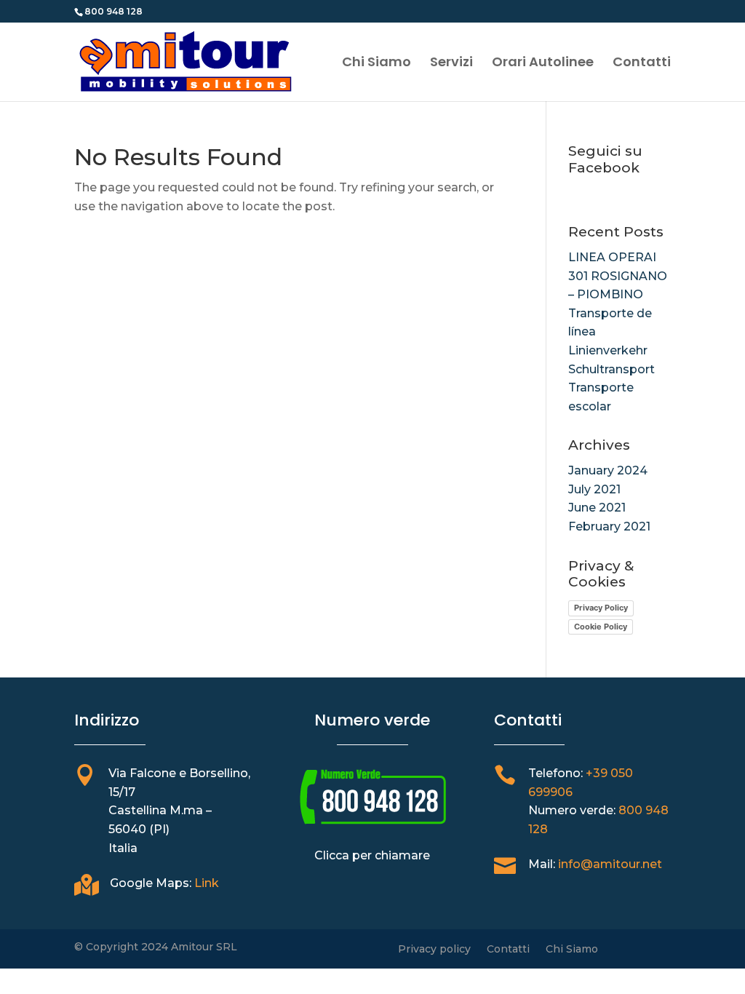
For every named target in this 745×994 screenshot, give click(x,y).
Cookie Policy (600, 626)
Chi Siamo (376, 64)
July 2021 (594, 489)
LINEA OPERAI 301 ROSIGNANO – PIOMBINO (617, 275)
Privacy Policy (601, 608)
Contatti (642, 64)
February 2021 (609, 526)
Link (206, 883)
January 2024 (608, 470)
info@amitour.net (610, 864)
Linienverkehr (608, 350)
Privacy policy (434, 949)
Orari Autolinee (543, 64)
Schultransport (611, 369)
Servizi (451, 64)
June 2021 (597, 507)
